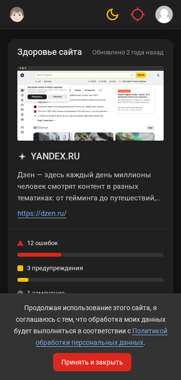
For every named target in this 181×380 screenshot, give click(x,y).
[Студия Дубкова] (17, 14)
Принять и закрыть (92, 362)
